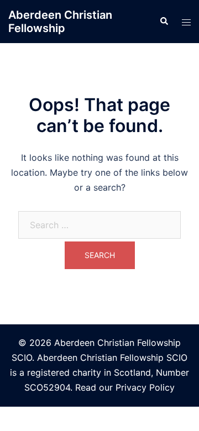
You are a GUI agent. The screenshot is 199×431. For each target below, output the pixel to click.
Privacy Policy (145, 387)
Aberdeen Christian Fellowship (60, 21)
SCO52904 (47, 387)
